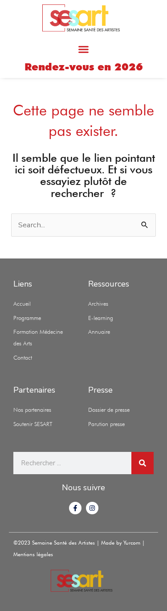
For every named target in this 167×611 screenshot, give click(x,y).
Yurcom (132, 542)
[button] (83, 49)
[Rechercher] (142, 463)
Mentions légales (33, 554)
